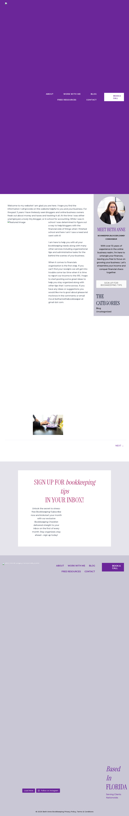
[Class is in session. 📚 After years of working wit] (12, 781)
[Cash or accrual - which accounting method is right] (31, 781)
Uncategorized (103, 311)
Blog (98, 308)
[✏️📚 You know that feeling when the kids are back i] (70, 781)
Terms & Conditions (85, 812)
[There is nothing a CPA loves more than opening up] (51, 781)
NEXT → (119, 446)
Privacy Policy (70, 812)
